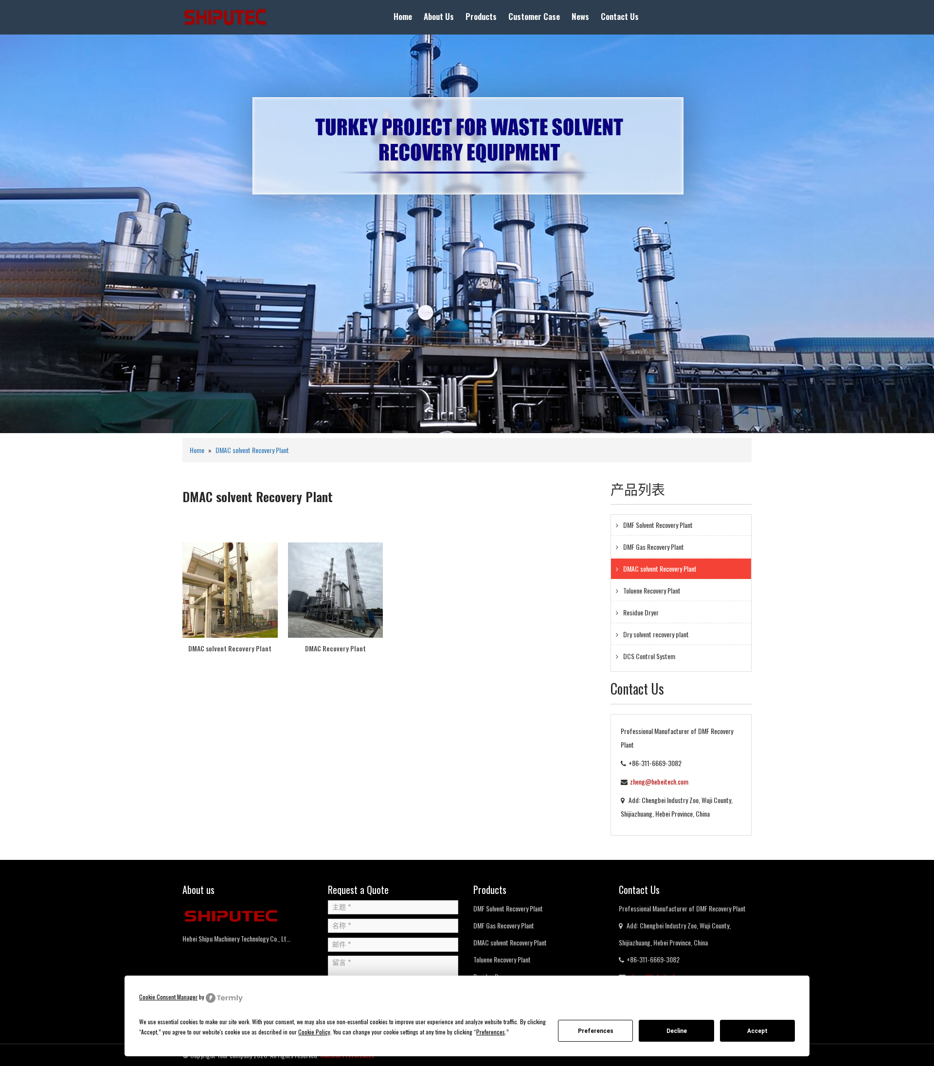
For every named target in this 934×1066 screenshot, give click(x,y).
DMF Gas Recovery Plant (653, 547)
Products (481, 16)
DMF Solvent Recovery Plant (658, 525)
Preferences (595, 1031)
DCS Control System (649, 656)
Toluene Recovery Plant (652, 590)
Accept (757, 1031)
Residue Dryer (641, 612)
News (580, 16)
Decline (676, 1031)
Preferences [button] (490, 1032)
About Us (439, 16)
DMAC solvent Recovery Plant (252, 450)
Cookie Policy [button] (314, 1032)
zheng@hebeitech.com (659, 781)
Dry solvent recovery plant (656, 634)
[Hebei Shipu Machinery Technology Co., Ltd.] (225, 16)
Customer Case (534, 16)
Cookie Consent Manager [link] (168, 997)
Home (403, 16)
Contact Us (620, 16)
